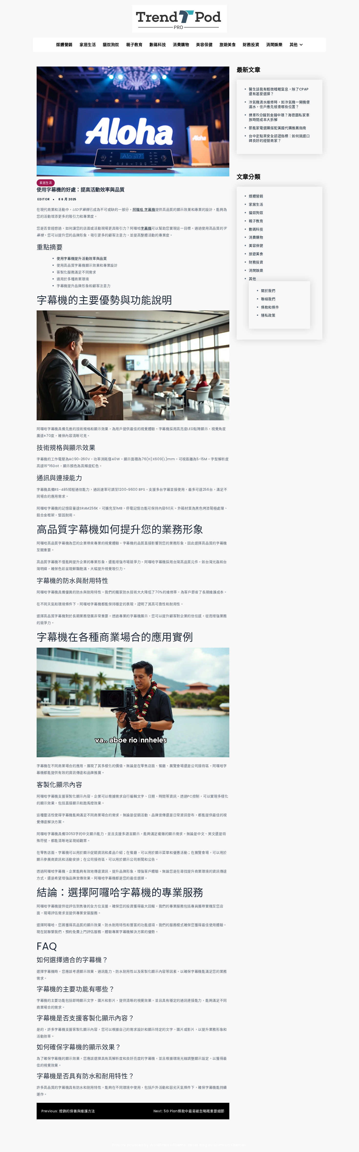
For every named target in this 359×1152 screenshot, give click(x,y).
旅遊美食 (228, 45)
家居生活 (88, 45)
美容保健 (204, 45)
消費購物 (181, 45)
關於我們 (268, 290)
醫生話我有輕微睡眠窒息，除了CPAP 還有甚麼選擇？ (279, 91)
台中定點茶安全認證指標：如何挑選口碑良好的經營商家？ (279, 138)
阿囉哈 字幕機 (144, 209)
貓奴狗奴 (111, 45)
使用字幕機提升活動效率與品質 (82, 258)
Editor (43, 199)
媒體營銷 (64, 45)
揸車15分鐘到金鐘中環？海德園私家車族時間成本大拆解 (279, 117)
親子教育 (134, 45)
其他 (294, 45)
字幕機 (146, 228)
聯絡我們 (268, 298)
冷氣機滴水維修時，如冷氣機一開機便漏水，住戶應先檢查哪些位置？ (279, 104)
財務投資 (251, 45)
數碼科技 (157, 45)
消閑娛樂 (274, 45)
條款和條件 (270, 307)
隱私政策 (268, 315)
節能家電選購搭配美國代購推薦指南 (277, 127)
